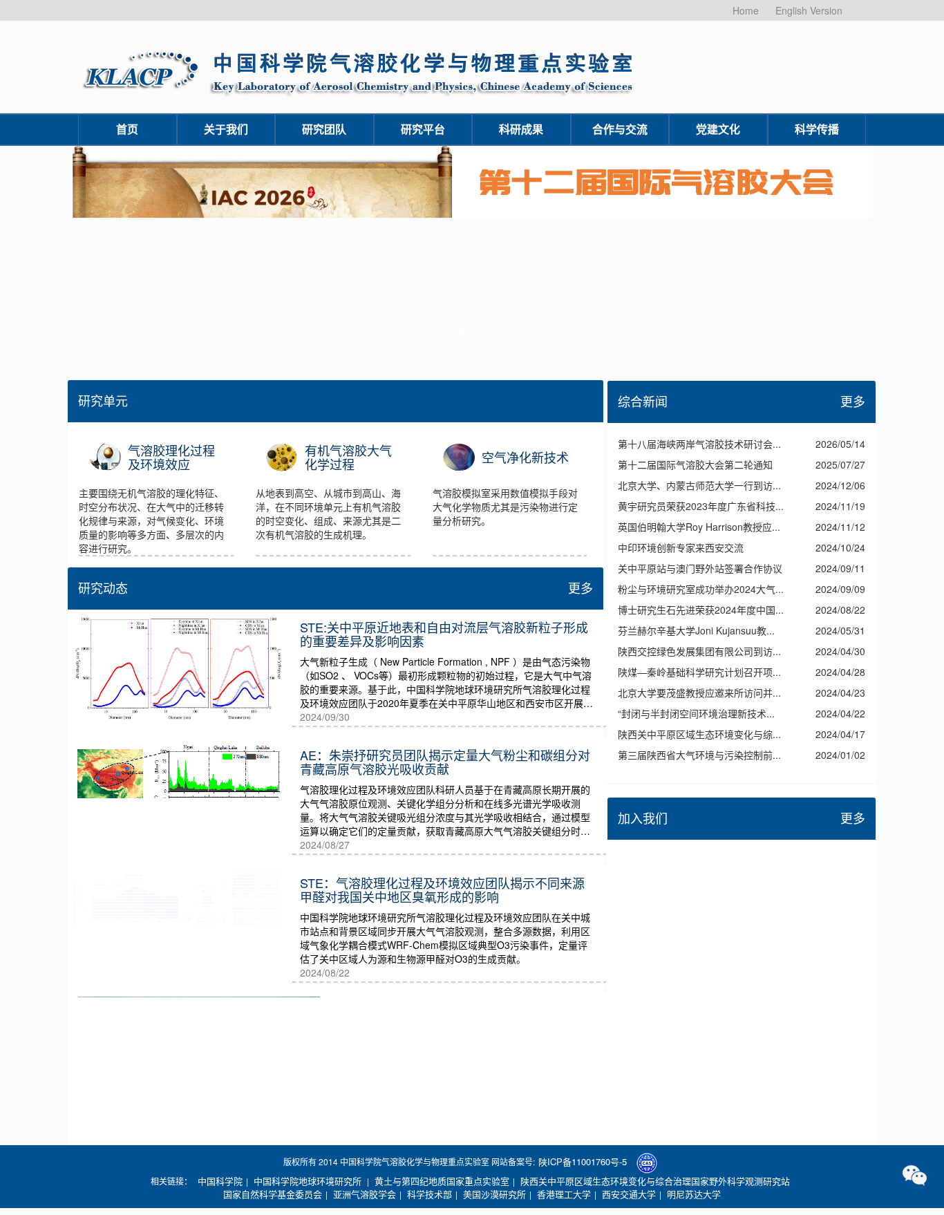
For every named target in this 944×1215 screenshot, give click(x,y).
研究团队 (324, 129)
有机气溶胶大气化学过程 (348, 457)
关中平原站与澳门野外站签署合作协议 (700, 568)
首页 (127, 129)
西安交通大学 (629, 1193)
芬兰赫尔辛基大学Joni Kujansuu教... (696, 630)
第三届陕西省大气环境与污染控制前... (699, 755)
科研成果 (521, 129)
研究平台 (423, 129)
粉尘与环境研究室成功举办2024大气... (701, 589)
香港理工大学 (564, 1193)
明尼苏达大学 (694, 1193)
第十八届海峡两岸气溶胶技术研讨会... (699, 444)
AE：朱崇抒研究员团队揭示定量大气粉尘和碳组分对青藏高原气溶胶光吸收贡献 (445, 762)
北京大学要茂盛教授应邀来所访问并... (699, 692)
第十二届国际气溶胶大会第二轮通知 (695, 464)
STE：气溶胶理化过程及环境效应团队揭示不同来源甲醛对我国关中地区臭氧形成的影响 (442, 889)
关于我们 (226, 129)
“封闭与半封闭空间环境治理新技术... (696, 713)
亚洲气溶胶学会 (364, 1193)
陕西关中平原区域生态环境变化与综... (699, 734)
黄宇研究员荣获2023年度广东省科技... (701, 506)
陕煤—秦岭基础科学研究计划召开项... (699, 672)
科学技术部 (429, 1193)
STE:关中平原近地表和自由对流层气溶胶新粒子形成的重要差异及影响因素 (444, 634)
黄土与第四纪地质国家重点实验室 (442, 1180)
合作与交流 (620, 129)
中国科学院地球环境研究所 (307, 1180)
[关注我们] (914, 1175)
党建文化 (718, 129)
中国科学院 (220, 1180)
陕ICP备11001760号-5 (582, 1161)
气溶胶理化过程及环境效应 (171, 457)
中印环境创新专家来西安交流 (681, 547)
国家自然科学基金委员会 (272, 1193)
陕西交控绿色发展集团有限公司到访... (699, 651)
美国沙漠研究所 (494, 1193)
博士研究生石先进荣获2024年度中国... (701, 609)
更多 (580, 587)
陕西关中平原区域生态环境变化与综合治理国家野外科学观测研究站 (655, 1180)
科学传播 (817, 129)
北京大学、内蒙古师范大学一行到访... (699, 485)
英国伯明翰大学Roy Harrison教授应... (699, 527)
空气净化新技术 (525, 457)
